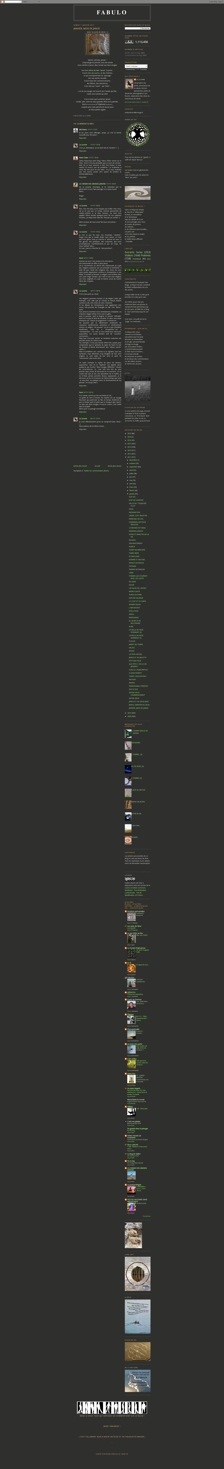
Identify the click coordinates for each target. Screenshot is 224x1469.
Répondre (82, 138)
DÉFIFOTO (131, 992)
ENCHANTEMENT (135, 543)
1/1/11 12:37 (92, 129)
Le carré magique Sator (142, 951)
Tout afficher (146, 1216)
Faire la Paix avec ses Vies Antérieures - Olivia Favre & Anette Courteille (137, 1092)
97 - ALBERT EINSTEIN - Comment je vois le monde (142, 1078)
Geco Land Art (132, 1145)
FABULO (112, 12)
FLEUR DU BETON (138, 790)
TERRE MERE (134, 553)
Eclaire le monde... (139, 1032)
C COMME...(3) (136, 778)
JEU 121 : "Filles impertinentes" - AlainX (142, 1018)
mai (131, 480)
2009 (129, 716)
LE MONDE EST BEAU (137, 528)
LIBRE (131, 573)
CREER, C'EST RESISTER (138, 515)
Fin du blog (131, 1130)
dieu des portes (94, 73)
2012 (129, 454)
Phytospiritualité (133, 1029)
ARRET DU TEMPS (136, 644)
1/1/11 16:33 (93, 157)
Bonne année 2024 (134, 1123)
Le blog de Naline (133, 1154)
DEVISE (131, 651)
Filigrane (130, 1014)
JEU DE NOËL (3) (137, 766)
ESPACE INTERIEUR (136, 563)
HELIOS (132, 648)
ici (107, 32)
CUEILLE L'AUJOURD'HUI (138, 670)
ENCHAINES (135, 742)
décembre (133, 460)
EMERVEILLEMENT (136, 531)
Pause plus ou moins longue (137, 1139)
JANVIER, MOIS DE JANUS (87, 28)
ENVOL (131, 614)
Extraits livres (134, 252)
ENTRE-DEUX (134, 698)
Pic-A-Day (131, 1161)
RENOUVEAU (134, 617)
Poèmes (145, 255)
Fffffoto (130, 1107)
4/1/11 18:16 (95, 291)
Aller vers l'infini (141, 935)
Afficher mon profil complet (137, 102)
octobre (132, 463)
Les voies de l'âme (134, 926)
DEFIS (131, 509)
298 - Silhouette (141, 1109)
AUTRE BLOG (136, 813)
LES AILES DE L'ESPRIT (137, 588)
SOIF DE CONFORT (136, 500)
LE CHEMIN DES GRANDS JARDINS (92, 184)
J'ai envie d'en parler (134, 1044)
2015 (129, 443)
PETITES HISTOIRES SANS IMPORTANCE (137, 1200)
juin (131, 477)
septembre (133, 467)
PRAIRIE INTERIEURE (137, 569)
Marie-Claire (83, 157)
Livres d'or (131, 1073)
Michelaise (83, 129)
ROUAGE (132, 540)
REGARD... (135, 837)
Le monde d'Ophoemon (136, 948)
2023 (129, 437)
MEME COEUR (134, 591)
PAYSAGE (132, 566)
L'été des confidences (140, 980)
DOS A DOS (133, 689)
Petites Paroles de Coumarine (134, 1137)
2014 (129, 447)
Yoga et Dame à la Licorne (136, 1101)
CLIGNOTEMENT (135, 673)
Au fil (129, 963)
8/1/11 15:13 (95, 418)
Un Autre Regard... (134, 1088)
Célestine (130, 977)
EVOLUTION (133, 611)
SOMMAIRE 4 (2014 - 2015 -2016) (140, 1189)
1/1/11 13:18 (95, 145)
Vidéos (129, 255)
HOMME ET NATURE (137, 559)
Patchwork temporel (140, 914)
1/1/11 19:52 (95, 232)
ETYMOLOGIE (134, 556)
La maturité (131, 928)
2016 (129, 440)
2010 (129, 713)
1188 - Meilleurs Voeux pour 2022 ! (137, 1147)
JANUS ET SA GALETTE (137, 657)
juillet (131, 473)
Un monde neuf (133, 1156)
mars (131, 487)
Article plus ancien (114, 466)
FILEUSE (132, 641)
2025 (129, 433)
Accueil (97, 466)
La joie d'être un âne (135, 933)
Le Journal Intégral (134, 1185)
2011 (129, 457)
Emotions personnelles (136, 911)
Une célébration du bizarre (142, 1002)
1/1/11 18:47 (111, 184)
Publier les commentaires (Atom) (96, 471)
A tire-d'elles (131, 1059)
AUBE (131, 626)
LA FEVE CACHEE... (136, 654)
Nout (81, 258)
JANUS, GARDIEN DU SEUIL (139, 705)
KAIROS (132, 683)
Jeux (148, 259)
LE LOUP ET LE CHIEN (137, 601)
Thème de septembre (135, 994)
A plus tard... (135, 825)
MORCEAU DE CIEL (136, 519)
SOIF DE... (132, 497)
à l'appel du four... (142, 965)
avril (131, 484)
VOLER (131, 585)
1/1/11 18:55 (95, 205)
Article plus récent (80, 466)
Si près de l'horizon (134, 999)
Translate (143, 69)
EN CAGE (132, 581)
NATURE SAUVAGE (136, 598)
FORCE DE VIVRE (135, 595)
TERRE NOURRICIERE (137, 550)
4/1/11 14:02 (88, 258)
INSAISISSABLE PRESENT (138, 686)
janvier (132, 494)
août (131, 470)
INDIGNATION (134, 512)
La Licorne (83, 145)
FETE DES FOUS (135, 661)
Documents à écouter (135, 261)
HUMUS (132, 546)
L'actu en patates (133, 1121)
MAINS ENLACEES (138, 802)
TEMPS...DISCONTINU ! (138, 676)
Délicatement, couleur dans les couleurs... (142, 1063)
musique (137, 258)
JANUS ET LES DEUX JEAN (139, 701)
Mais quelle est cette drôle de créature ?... (141, 1048)
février (132, 490)
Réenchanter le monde (135, 1099)
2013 (129, 450)
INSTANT (132, 679)
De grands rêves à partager (137, 1128)
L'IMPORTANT (134, 608)
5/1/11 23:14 (88, 392)
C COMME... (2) (136, 754)
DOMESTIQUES (135, 604)
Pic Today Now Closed (135, 1163)
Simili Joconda (141, 1203)
